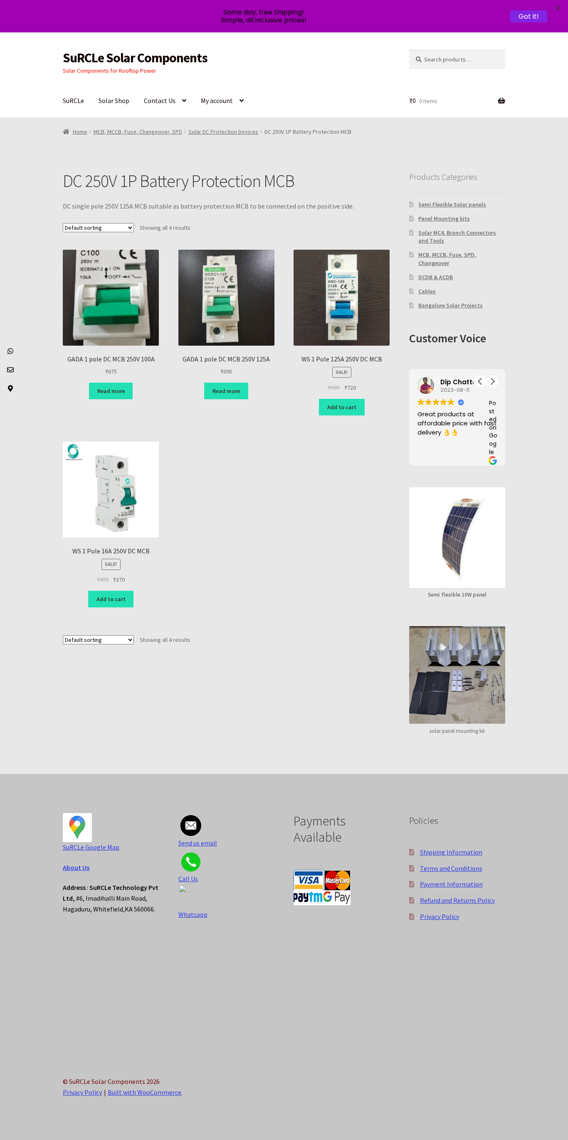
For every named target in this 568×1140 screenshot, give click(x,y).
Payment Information (451, 884)
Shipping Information (451, 852)
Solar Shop (114, 100)
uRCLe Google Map (92, 847)
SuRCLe (73, 100)
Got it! (529, 16)
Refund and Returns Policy (457, 900)
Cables (427, 291)
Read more (111, 391)
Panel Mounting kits (444, 218)
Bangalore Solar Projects (450, 305)
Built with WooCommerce (144, 1092)
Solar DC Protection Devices (223, 131)
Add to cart (341, 407)
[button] (492, 381)
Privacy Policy (439, 916)
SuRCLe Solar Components (135, 57)
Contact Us (159, 100)
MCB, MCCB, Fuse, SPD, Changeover (447, 259)
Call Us (188, 879)
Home (80, 131)
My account (217, 100)
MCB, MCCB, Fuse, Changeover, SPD (138, 131)
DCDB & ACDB (435, 277)
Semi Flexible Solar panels (452, 204)
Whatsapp (192, 914)
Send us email (197, 843)
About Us (76, 867)
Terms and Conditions (451, 868)
